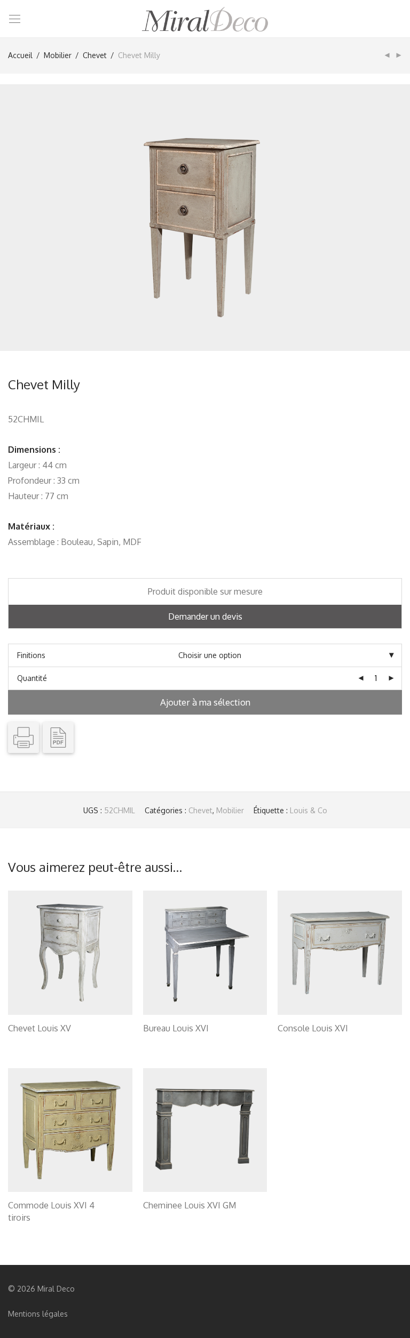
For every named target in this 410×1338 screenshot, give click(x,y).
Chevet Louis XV (39, 1028)
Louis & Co (308, 810)
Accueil (20, 55)
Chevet (95, 55)
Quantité (32, 678)
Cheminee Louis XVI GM (189, 1205)
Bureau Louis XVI (176, 1028)
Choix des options (34, 1041)
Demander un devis (205, 616)
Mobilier (58, 55)
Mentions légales (38, 1313)
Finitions (31, 655)
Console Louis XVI (313, 1028)
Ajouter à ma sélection (205, 702)
